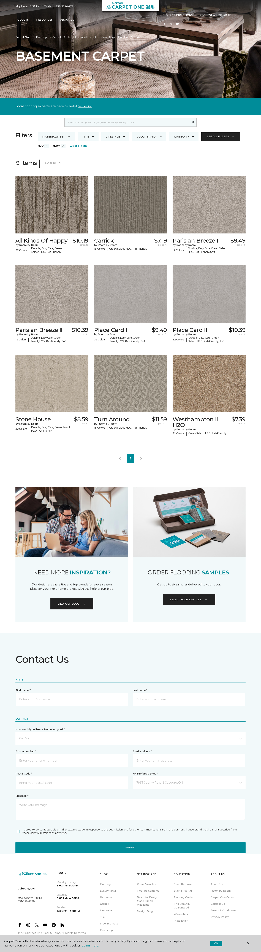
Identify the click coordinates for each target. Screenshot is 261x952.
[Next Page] (141, 458)
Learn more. (90, 945)
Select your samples (185, 599)
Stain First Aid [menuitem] (183, 890)
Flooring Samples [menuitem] (148, 890)
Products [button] (21, 19)
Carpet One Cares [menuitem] (222, 897)
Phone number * (25, 751)
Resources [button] (44, 19)
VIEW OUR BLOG (68, 603)
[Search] (193, 122)
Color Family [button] (147, 136)
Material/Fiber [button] (53, 136)
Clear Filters (78, 145)
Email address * (142, 751)
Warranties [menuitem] (181, 914)
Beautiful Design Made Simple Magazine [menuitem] (147, 901)
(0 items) (177, 24)
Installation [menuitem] (181, 920)
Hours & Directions (178, 15)
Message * (21, 796)
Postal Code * (23, 773)
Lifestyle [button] (113, 136)
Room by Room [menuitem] (221, 890)
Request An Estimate (215, 15)
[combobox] (127, 122)
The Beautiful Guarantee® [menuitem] (182, 905)
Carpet (56, 37)
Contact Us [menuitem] (218, 903)
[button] (164, 24)
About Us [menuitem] (217, 884)
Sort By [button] (50, 162)
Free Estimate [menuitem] (109, 923)
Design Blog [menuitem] (145, 911)
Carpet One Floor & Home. (44, 933)
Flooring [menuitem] (105, 884)
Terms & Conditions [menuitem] (223, 910)
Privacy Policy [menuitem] (220, 917)
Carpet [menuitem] (104, 903)
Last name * (140, 690)
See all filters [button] (218, 136)
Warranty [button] (181, 136)
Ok (216, 943)
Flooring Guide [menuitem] (183, 897)
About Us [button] (67, 19)
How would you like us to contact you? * (40, 729)
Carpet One (22, 37)
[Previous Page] (120, 458)
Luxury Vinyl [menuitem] (108, 890)
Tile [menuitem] (102, 917)
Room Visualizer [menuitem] (147, 884)
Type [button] (85, 136)
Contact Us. (85, 106)
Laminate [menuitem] (106, 910)
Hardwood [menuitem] (106, 897)
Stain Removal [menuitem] (183, 884)
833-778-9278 (64, 6)
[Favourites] (170, 24)
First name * (23, 690)
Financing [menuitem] (106, 930)
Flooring (41, 37)
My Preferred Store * (145, 773)
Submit (130, 847)
